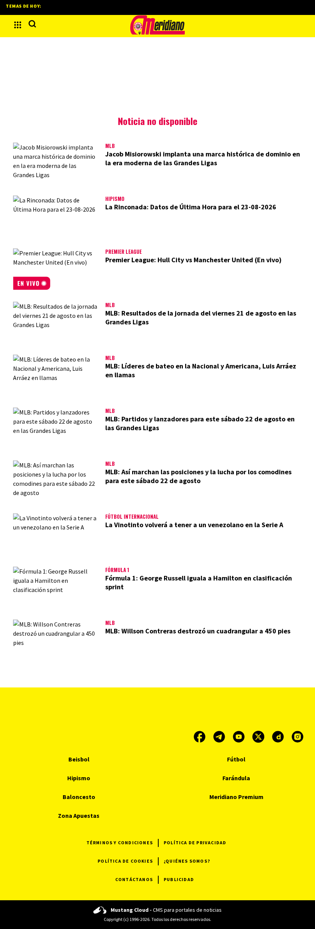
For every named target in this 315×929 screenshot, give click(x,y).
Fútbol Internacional (132, 516)
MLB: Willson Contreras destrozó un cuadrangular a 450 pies (197, 630)
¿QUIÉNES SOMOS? (187, 861)
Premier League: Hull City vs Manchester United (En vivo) (193, 259)
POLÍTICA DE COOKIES (125, 861)
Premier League (123, 251)
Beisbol (79, 759)
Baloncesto (79, 797)
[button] (17, 25)
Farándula (236, 778)
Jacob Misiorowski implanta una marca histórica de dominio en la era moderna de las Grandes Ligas (202, 158)
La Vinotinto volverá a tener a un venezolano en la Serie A (194, 524)
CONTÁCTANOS (134, 879)
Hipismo (114, 198)
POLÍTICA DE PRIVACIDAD (195, 842)
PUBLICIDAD (179, 879)
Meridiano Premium (236, 797)
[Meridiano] (157, 25)
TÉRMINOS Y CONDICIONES (119, 842)
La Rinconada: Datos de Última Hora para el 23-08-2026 (190, 206)
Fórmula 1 (117, 570)
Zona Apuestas (78, 815)
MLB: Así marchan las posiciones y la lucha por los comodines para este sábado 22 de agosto (198, 476)
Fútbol (236, 759)
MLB (110, 146)
